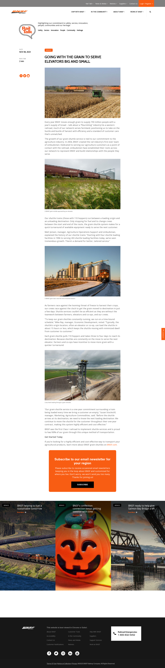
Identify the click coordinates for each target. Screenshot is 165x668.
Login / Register (146, 4)
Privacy (74, 664)
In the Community (98, 12)
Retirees (113, 4)
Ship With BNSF (95, 632)
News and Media (74, 640)
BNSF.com (112, 444)
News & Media (100, 4)
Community (71, 30)
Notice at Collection (64, 664)
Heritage (80, 30)
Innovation (55, 30)
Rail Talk (89, 4)
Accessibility (51, 636)
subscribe (82, 485)
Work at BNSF (136, 12)
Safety (40, 30)
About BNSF (118, 12)
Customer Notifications (55, 644)
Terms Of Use (51, 664)
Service (46, 30)
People (62, 30)
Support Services (96, 640)
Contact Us (133, 4)
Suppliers (122, 4)
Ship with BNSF (77, 12)
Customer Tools (74, 632)
